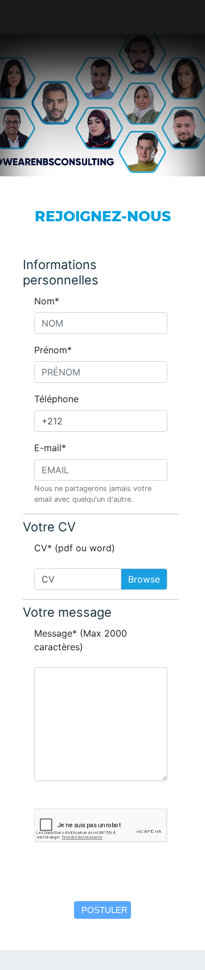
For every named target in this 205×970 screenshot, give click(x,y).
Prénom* (53, 350)
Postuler (104, 910)
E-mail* (50, 447)
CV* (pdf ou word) (74, 548)
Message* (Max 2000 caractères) (80, 640)
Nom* (46, 301)
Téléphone (56, 398)
